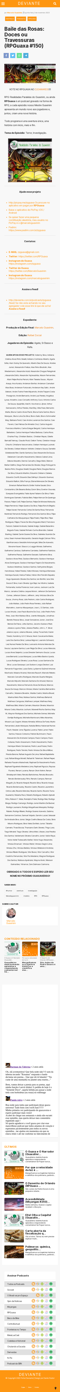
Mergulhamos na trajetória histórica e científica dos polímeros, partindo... (40, 1174)
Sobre (29, 1387)
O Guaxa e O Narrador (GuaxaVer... (39, 1153)
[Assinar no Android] (42, 1284)
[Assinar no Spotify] (50, 1284)
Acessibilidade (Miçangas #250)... (37, 1200)
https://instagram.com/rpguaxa (24, 263)
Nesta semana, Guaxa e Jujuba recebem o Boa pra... (38, 1206)
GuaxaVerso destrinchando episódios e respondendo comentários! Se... (11, 967)
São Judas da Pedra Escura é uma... (47, 964)
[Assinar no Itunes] (46, 1284)
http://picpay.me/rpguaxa (21, 202)
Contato (37, 1387)
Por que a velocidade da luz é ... (39, 1169)
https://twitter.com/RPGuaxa (33, 256)
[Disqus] (30, 1023)
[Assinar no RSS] (33, 1284)
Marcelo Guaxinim (14, 13)
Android (13, 212)
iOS (41, 209)
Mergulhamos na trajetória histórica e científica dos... (29, 966)
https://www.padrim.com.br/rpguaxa (27, 230)
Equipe (23, 1387)
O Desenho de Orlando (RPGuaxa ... (40, 1184)
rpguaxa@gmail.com (28, 252)
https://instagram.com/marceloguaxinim (29, 278)
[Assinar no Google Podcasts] (37, 1284)
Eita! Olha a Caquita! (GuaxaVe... (38, 1216)
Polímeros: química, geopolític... (38, 1248)
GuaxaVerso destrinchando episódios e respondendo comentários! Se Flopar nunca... (38, 1159)
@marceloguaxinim (30, 222)
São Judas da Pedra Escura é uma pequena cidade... (39, 1190)
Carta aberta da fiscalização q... (35, 1232)
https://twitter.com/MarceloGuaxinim (27, 270)
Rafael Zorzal (35, 335)
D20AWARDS (41, 89)
